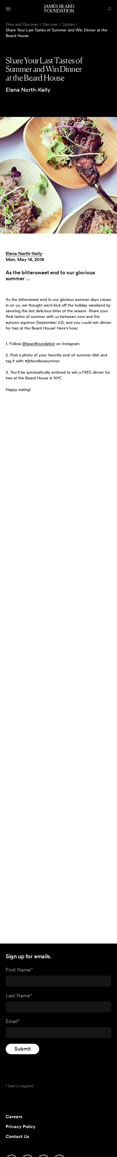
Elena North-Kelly (24, 253)
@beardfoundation (38, 343)
